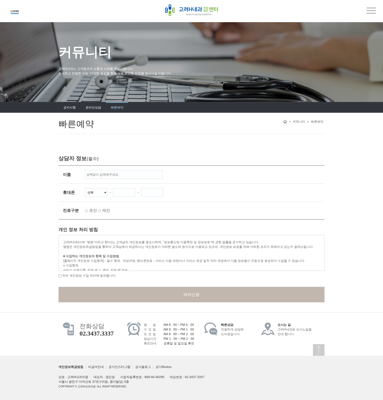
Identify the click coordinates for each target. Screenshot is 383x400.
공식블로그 (143, 367)
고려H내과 (191, 10)
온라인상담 (93, 107)
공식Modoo (164, 367)
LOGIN (15, 11)
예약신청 (191, 294)
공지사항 (69, 107)
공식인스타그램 (119, 367)
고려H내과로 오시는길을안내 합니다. (294, 329)
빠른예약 (117, 107)
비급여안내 (96, 367)
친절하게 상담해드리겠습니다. (232, 329)
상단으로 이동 (318, 350)
